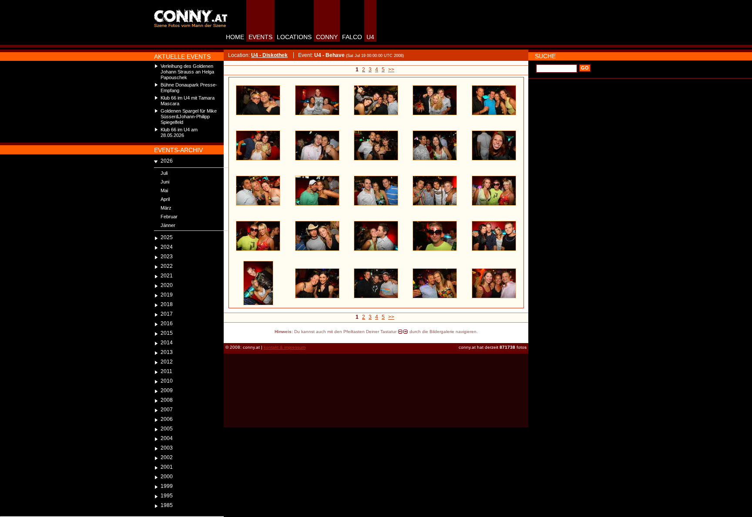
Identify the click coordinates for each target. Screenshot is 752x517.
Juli (164, 173)
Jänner (168, 225)
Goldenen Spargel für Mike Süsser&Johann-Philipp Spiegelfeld (189, 116)
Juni (165, 181)
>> (391, 70)
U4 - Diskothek (269, 55)
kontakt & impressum (285, 347)
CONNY (327, 36)
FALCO (352, 36)
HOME (235, 36)
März (166, 207)
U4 (370, 36)
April (165, 199)
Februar (169, 216)
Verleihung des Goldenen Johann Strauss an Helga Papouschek (187, 71)
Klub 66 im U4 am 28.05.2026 (179, 132)
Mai (164, 190)
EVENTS (260, 36)
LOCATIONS (294, 36)
